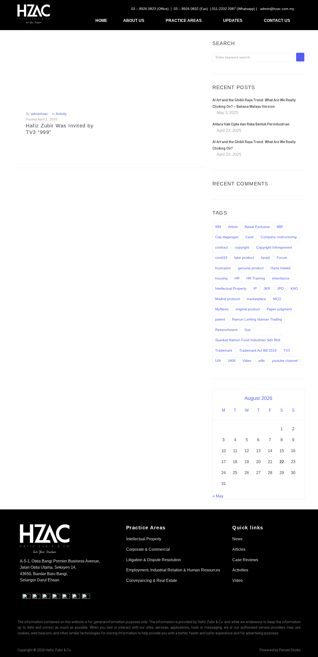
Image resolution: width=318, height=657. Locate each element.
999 (218, 227)
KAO (294, 288)
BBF (280, 227)
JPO (280, 288)
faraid (265, 258)
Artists (233, 227)
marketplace (256, 299)
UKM (232, 361)
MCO (277, 299)
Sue (247, 330)
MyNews (222, 309)
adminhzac (39, 114)
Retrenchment (226, 330)
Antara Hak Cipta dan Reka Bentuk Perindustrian (250, 124)
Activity (61, 114)
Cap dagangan (226, 237)
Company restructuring (279, 237)
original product (248, 309)
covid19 (221, 258)
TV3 (286, 350)
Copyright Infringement (274, 247)
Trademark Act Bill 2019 (258, 350)
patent (220, 319)
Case (249, 237)
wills (261, 361)
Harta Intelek (281, 268)
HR (237, 278)
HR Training (255, 278)
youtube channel (285, 361)
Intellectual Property (230, 288)
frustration (223, 268)
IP (255, 288)
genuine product (251, 268)
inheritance (280, 278)
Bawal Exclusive (257, 227)
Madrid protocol (227, 299)
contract (221, 247)
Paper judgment (279, 309)
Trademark (223, 350)
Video (246, 361)
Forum (282, 258)
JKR (267, 288)
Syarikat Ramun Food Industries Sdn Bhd (247, 340)
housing (221, 278)
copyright (242, 247)
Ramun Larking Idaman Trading (257, 319)
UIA (218, 361)
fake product (244, 258)
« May (218, 496)
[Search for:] (253, 57)
